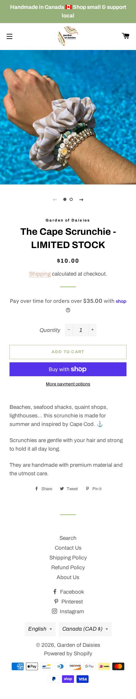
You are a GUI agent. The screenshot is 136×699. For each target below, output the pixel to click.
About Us (68, 577)
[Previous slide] (55, 199)
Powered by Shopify (68, 654)
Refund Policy (68, 568)
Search (68, 538)
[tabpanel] (68, 116)
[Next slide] (81, 199)
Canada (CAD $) (82, 629)
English (37, 629)
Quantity (50, 330)
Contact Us (68, 548)
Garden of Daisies (78, 645)
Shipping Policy (68, 558)
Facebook (71, 592)
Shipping (40, 274)
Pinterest (71, 602)
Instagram (71, 612)
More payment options (68, 384)
